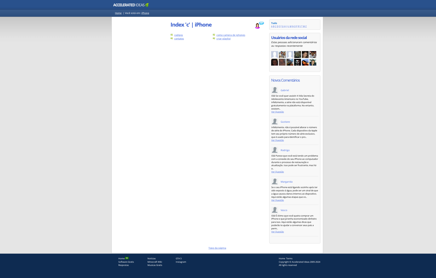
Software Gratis (126, 261)
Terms (289, 258)
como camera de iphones (230, 35)
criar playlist (223, 38)
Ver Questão (277, 111)
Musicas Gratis (154, 265)
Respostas (123, 265)
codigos (178, 35)
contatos (179, 38)
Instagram (181, 261)
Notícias (151, 258)
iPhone (145, 13)
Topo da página (217, 248)
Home (118, 13)
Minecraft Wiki (154, 261)
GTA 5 (179, 258)
